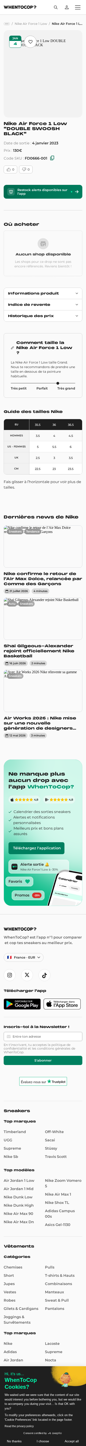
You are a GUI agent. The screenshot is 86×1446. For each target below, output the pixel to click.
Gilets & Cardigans (21, 1308)
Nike (8, 1343)
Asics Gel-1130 (57, 1225)
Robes (9, 1300)
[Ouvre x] (27, 975)
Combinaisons (58, 1284)
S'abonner (43, 1060)
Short (9, 1275)
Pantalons (54, 1308)
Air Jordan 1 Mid (18, 1189)
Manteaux (54, 1292)
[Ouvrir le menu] (77, 7)
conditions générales (53, 1048)
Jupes (9, 1284)
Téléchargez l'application (37, 848)
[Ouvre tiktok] (44, 975)
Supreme (12, 1148)
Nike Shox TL (57, 1202)
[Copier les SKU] (52, 158)
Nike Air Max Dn (19, 1222)
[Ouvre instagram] (10, 975)
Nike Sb (11, 1156)
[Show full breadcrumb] (7, 23)
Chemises (13, 1267)
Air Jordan (13, 1360)
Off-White (54, 1132)
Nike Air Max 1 (58, 1194)
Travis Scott (56, 1156)
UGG (8, 1140)
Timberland (15, 1132)
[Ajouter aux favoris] (30, 42)
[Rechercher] (55, 7)
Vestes (10, 1292)
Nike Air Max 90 (18, 1213)
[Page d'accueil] (20, 8)
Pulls (49, 1267)
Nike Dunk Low (18, 1197)
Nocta (50, 1360)
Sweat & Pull (57, 1300)
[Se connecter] (66, 7)
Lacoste (52, 1343)
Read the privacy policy (19, 1426)
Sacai (50, 1140)
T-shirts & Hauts (60, 1275)
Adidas (10, 1352)
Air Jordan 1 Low (19, 1180)
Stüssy (51, 1148)
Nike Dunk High (19, 1205)
